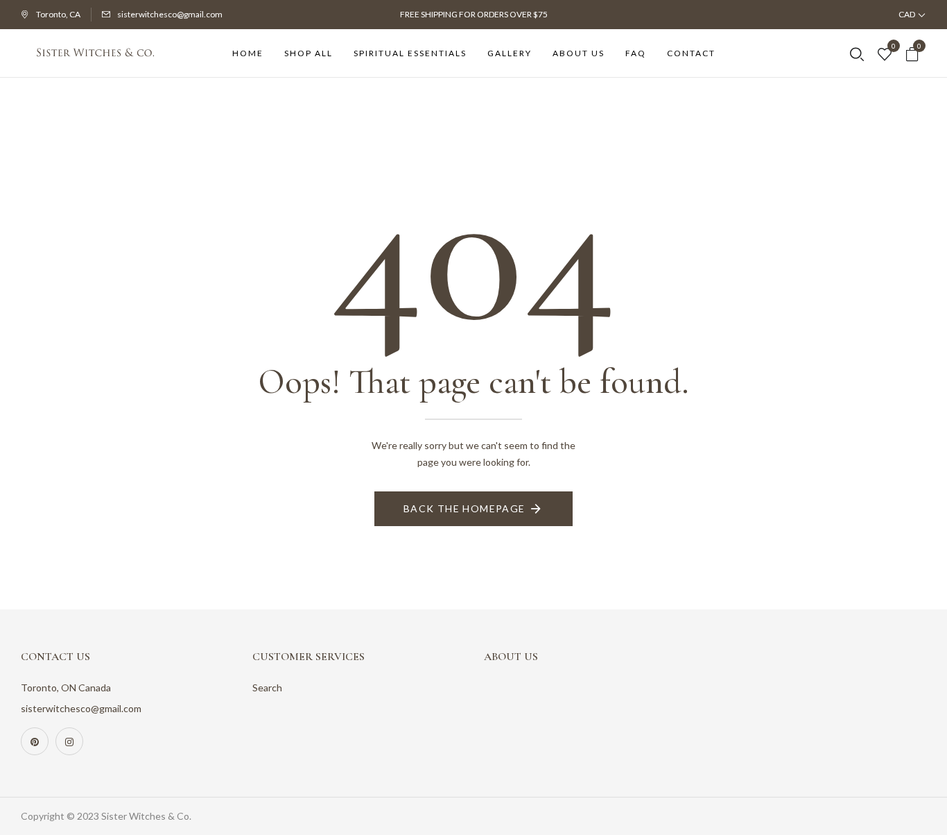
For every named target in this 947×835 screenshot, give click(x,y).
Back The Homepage (464, 508)
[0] (885, 55)
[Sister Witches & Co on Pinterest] (35, 741)
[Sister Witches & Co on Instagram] (69, 741)
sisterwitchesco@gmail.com (170, 14)
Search (267, 687)
